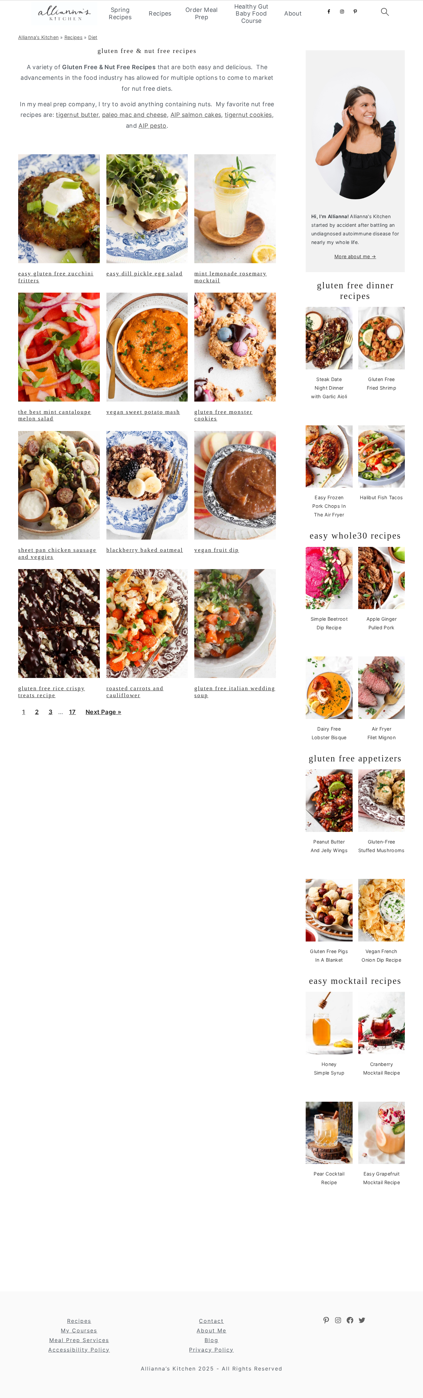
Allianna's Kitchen (38, 37)
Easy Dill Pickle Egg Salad (144, 273)
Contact (211, 1321)
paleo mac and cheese (134, 114)
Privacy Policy (211, 1349)
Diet (92, 37)
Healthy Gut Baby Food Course (251, 13)
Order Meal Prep (201, 13)
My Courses (79, 1330)
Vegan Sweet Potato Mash (143, 412)
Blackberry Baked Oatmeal (144, 550)
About (293, 13)
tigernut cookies (248, 114)
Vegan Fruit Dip (216, 550)
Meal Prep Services (79, 1340)
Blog (211, 1340)
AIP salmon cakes (196, 114)
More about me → (355, 256)
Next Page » (103, 714)
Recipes (160, 13)
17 (72, 714)
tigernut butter (77, 114)
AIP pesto (152, 125)
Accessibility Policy (79, 1349)
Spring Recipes (120, 13)
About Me (211, 1330)
